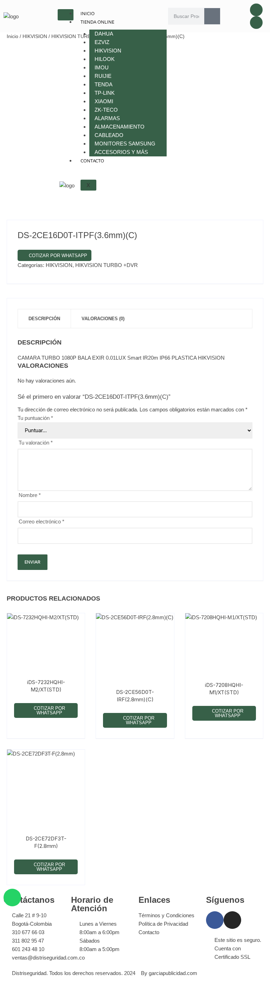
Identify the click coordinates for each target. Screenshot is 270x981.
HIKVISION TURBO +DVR (106, 265)
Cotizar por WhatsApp (58, 255)
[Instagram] (256, 22)
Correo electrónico (41, 521)
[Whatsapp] (12, 897)
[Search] (212, 16)
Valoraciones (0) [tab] (103, 318)
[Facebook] (256, 10)
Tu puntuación (35, 418)
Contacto (92, 160)
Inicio (88, 13)
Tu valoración (36, 443)
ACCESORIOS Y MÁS (121, 152)
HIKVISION (34, 36)
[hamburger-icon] (65, 14)
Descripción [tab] (44, 318)
